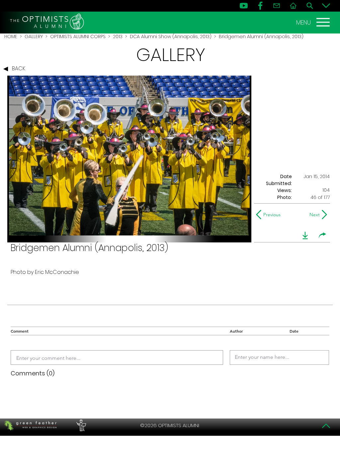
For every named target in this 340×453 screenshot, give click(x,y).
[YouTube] (243, 5)
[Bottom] (326, 5)
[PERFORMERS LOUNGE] (80, 425)
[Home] (293, 5)
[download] (305, 235)
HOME (10, 36)
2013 (118, 36)
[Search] (309, 5)
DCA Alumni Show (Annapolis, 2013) (171, 36)
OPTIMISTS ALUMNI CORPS (78, 36)
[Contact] (276, 5)
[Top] (326, 425)
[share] (322, 235)
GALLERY (34, 36)
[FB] (260, 5)
